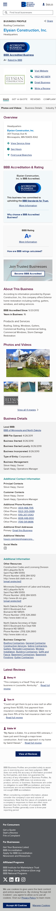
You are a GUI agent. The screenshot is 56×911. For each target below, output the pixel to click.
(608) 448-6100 (26, 518)
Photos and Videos (11, 108)
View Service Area (20, 143)
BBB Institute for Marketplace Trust (21, 867)
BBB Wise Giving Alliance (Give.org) (21, 870)
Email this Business (22, 530)
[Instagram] (5, 548)
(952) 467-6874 (42, 76)
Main (6, 99)
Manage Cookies (41, 905)
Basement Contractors (22, 654)
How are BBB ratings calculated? (24, 251)
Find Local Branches (21, 155)
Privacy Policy (29, 898)
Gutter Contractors (24, 657)
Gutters (7, 648)
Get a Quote (19, 99)
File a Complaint (11, 835)
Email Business (42, 82)
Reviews (35, 99)
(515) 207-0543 (26, 514)
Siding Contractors (37, 646)
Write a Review (42, 88)
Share (50, 21)
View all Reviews (28, 754)
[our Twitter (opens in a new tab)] (5, 881)
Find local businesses (21, 12)
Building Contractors (26, 651)
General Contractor (35, 643)
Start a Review (10, 832)
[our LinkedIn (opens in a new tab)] (11, 881)
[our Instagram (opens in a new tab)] (23, 881)
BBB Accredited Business (19, 55)
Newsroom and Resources (16, 856)
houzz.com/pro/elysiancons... (19, 539)
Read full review (14, 717)
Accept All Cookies (16, 905)
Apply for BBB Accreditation (17, 853)
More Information (28, 205)
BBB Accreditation (12, 850)
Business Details (33, 108)
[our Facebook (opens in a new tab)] (17, 881)
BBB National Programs (15, 873)
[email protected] (12, 581)
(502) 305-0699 (26, 511)
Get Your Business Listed (16, 847)
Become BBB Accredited (28, 273)
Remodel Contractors (23, 648)
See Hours (16, 149)
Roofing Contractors (14, 643)
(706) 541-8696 (25, 521)
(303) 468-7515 (25, 508)
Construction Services (15, 646)
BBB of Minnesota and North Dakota (22, 430)
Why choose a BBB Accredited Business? (23, 216)
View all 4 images (26, 409)
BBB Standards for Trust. (35, 200)
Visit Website (41, 70)
